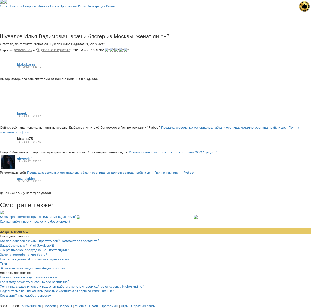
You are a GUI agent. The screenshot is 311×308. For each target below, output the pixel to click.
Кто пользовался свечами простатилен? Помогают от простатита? (49, 240)
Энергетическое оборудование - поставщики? (34, 249)
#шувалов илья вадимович (21, 268)
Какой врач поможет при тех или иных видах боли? (38, 216)
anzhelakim (26, 178)
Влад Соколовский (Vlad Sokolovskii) (27, 245)
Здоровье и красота (53, 49)
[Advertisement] (155, 18)
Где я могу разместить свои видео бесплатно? (34, 281)
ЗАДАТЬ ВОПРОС (14, 231)
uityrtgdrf (24, 158)
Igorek (22, 113)
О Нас (4, 6)
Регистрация (96, 6)
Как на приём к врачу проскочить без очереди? (35, 221)
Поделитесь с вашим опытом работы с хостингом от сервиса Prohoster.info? (57, 290)
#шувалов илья (53, 268)
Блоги (54, 6)
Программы (68, 6)
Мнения (43, 6)
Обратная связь (143, 305)
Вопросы (29, 6)
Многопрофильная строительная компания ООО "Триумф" (173, 152)
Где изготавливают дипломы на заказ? (29, 277)
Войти (110, 6)
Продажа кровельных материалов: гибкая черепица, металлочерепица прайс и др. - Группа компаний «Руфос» (111, 172)
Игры (82, 6)
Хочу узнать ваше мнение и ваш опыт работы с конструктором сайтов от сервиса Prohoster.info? (72, 286)
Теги (3, 263)
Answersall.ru (31, 305)
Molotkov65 (26, 64)
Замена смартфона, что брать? (23, 254)
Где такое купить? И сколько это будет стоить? (34, 259)
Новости (16, 6)
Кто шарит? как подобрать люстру (25, 295)
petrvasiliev (23, 49)
